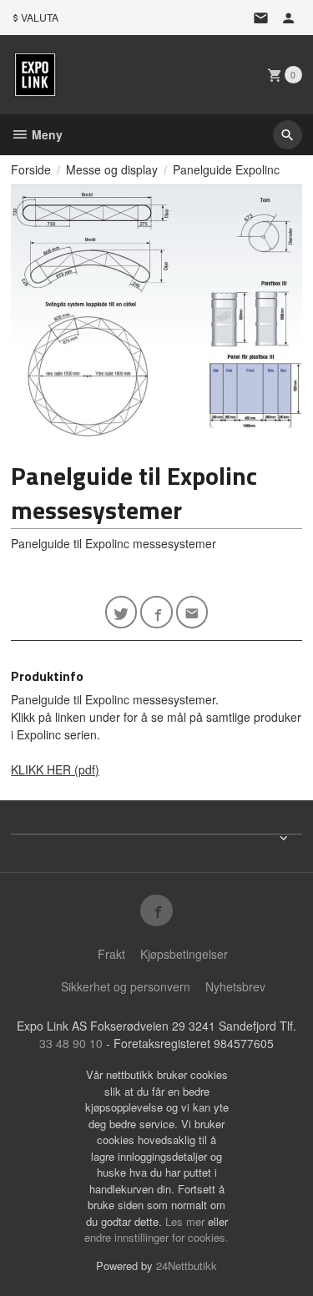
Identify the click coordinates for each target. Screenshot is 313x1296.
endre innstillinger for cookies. (156, 1237)
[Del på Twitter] (121, 612)
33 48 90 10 (71, 1043)
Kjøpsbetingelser (184, 954)
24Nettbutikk (186, 1265)
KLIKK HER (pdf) (55, 769)
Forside (31, 169)
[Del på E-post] (192, 612)
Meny (45, 134)
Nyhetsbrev (235, 986)
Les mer (186, 1221)
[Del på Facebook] (156, 612)
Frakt (111, 954)
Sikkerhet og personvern (125, 986)
